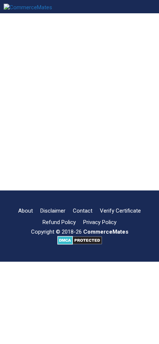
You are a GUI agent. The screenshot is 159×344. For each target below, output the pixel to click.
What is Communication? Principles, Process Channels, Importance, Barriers (73, 87)
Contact (82, 210)
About (25, 210)
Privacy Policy (99, 222)
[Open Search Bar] (98, 6)
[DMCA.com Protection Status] (79, 243)
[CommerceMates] (28, 6)
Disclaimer (52, 210)
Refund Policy (59, 222)
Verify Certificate (120, 210)
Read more (35, 170)
